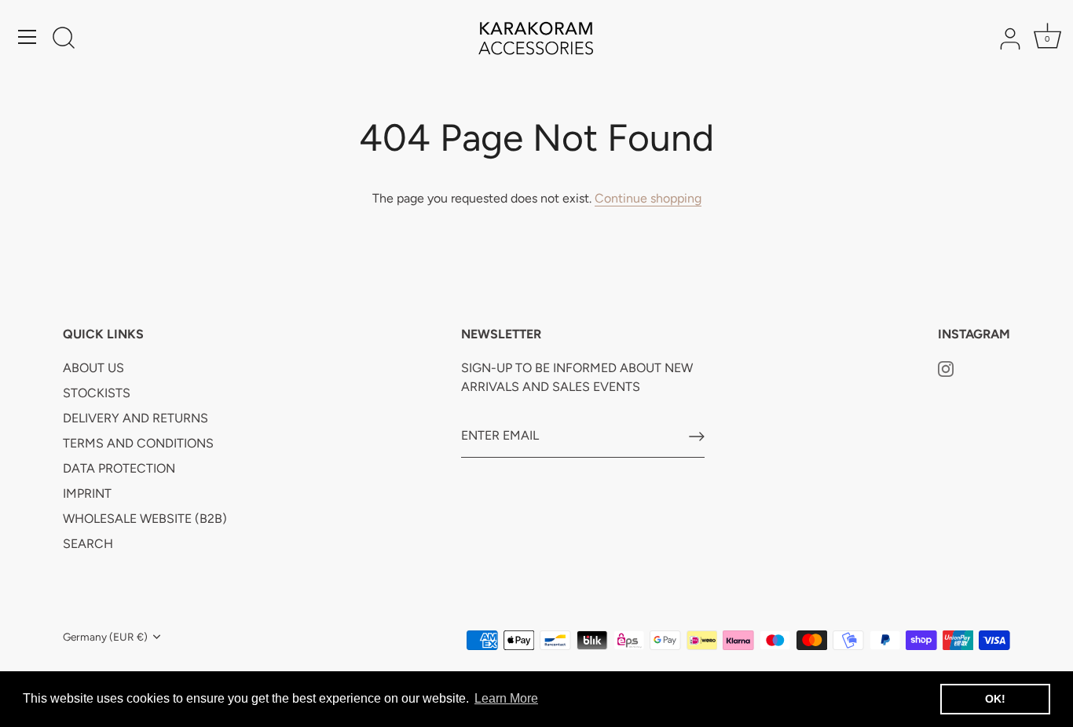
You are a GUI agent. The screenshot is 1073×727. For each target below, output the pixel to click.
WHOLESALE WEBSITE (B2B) (145, 518)
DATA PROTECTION (119, 468)
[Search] (63, 39)
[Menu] (27, 37)
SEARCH (88, 543)
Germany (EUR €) (105, 636)
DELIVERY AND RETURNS (135, 418)
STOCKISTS (96, 392)
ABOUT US (93, 367)
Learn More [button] (506, 698)
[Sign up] (697, 436)
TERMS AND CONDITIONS (138, 443)
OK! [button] (995, 698)
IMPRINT (87, 493)
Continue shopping (648, 198)
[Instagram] (946, 367)
